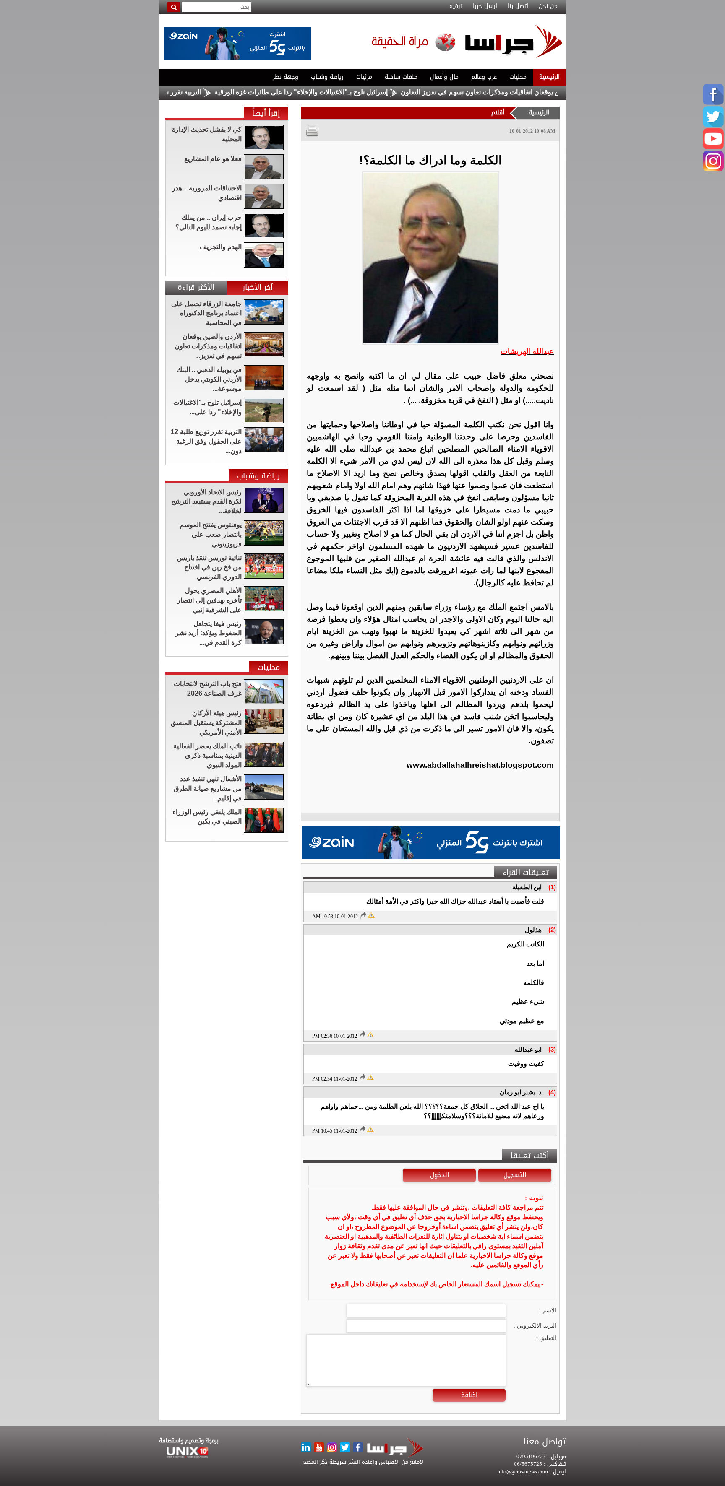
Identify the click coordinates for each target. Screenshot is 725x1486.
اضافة (469, 1395)
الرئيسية (549, 77)
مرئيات (364, 77)
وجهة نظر (285, 77)
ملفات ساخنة (401, 77)
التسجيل (514, 1175)
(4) (552, 1092)
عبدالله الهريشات (527, 351)
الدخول (439, 1175)
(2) (552, 929)
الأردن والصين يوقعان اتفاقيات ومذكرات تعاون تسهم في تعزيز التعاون (542, 92)
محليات (518, 77)
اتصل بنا (518, 6)
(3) (552, 1049)
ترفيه (455, 6)
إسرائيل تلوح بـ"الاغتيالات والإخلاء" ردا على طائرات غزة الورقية (346, 92)
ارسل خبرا (485, 6)
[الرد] (363, 915)
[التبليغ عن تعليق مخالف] (371, 914)
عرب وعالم (484, 77)
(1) (552, 887)
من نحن (548, 6)
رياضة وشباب (327, 77)
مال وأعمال (444, 77)
